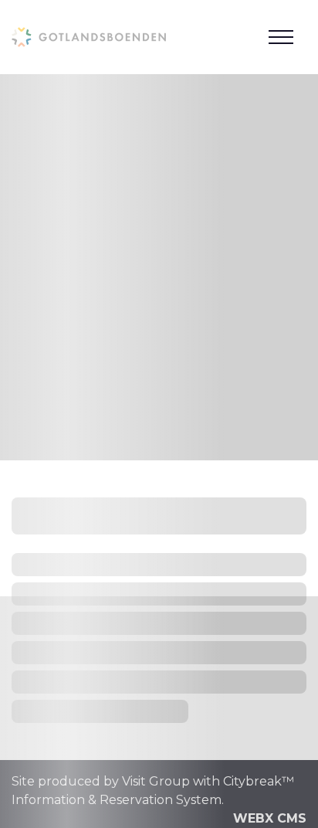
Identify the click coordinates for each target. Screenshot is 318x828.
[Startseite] (89, 36)
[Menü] (281, 37)
